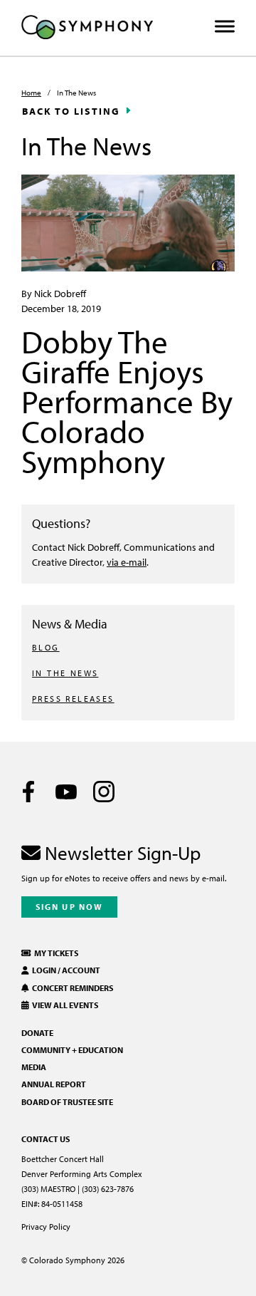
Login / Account (64, 970)
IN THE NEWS (65, 673)
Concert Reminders (71, 988)
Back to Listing (71, 111)
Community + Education (72, 1049)
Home (31, 93)
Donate (37, 1032)
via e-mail (126, 562)
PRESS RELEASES (73, 698)
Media (33, 1067)
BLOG (46, 647)
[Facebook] (28, 791)
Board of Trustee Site (67, 1102)
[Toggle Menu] (225, 27)
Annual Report (53, 1084)
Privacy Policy (45, 1226)
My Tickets (54, 953)
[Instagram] (103, 791)
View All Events (63, 1005)
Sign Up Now (69, 906)
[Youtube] (66, 791)
